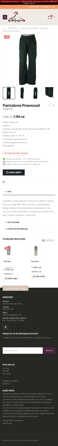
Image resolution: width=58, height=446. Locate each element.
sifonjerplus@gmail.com (12, 315)
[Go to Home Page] (3, 28)
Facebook (5, 327)
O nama (6, 368)
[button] (5, 17)
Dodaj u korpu (15, 172)
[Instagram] (53, 6)
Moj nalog (6, 373)
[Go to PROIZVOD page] (36, 251)
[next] (53, 105)
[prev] (49, 105)
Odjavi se (6, 383)
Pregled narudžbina (10, 381)
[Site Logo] (16, 17)
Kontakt (6, 371)
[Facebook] (50, 6)
